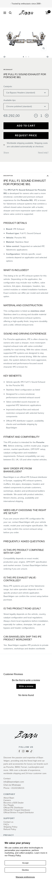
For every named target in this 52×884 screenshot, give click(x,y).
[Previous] (4, 57)
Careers (7, 800)
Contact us (8, 822)
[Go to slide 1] (23, 56)
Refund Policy (9, 829)
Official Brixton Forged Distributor (18, 812)
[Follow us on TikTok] (31, 751)
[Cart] (47, 12)
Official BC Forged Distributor (16, 810)
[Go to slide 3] (28, 56)
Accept (25, 863)
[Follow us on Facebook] (19, 751)
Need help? (43, 152)
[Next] (47, 57)
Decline (25, 870)
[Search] (10, 12)
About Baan (8, 798)
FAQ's (6, 824)
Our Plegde (8, 805)
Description (8, 175)
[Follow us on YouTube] (27, 751)
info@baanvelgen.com (13, 782)
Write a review (26, 686)
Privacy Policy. (14, 855)
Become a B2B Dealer (13, 802)
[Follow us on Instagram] (23, 751)
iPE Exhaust (8, 69)
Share (6, 152)
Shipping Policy (10, 827)
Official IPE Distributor (13, 807)
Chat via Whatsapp (12, 785)
